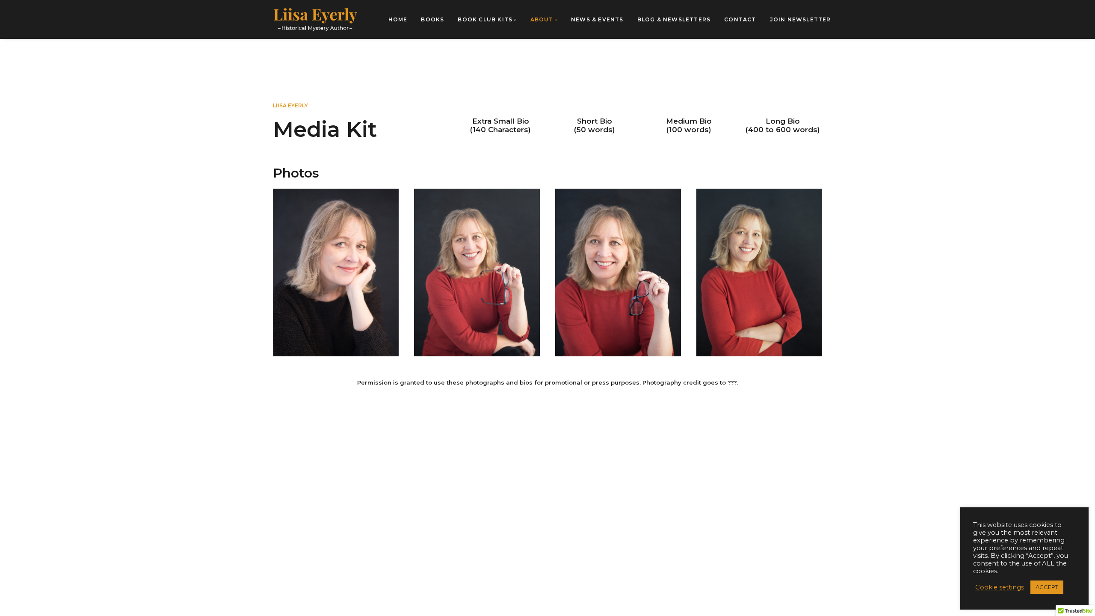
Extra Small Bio (500, 121)
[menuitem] (401, 19)
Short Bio (594, 121)
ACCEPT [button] (1047, 586)
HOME (398, 19)
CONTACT (740, 19)
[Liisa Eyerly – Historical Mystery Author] (315, 19)
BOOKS (432, 19)
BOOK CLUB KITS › (487, 19)
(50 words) (594, 129)
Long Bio (783, 121)
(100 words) (688, 129)
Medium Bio (689, 121)
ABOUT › (543, 19)
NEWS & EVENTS (597, 19)
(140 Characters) (500, 129)
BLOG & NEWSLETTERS (674, 19)
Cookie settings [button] (999, 587)
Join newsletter (800, 19)
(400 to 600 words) (783, 129)
